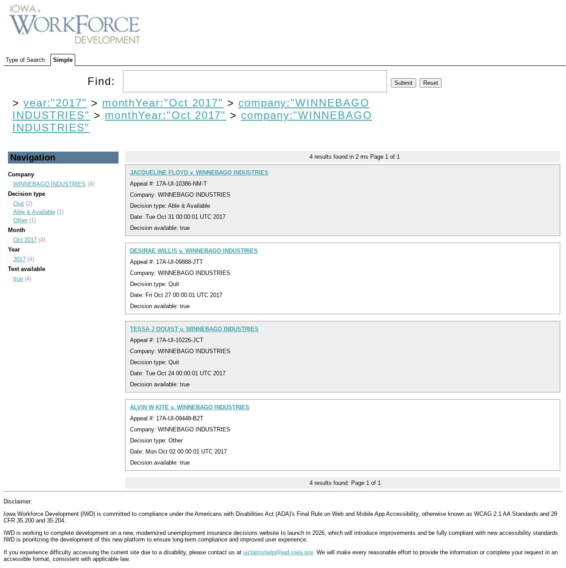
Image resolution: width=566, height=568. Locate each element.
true (18, 278)
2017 (19, 259)
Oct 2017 (25, 239)
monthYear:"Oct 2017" (162, 103)
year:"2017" (55, 103)
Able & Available (34, 212)
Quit (18, 203)
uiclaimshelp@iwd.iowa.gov (278, 552)
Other (20, 220)
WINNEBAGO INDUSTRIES (49, 184)
